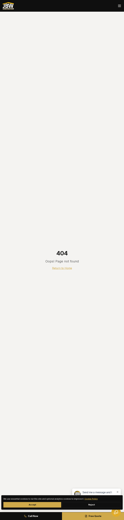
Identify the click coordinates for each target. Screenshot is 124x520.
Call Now (33, 516)
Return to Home (62, 268)
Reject (91, 504)
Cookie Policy (91, 499)
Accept (32, 504)
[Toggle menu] (119, 6)
